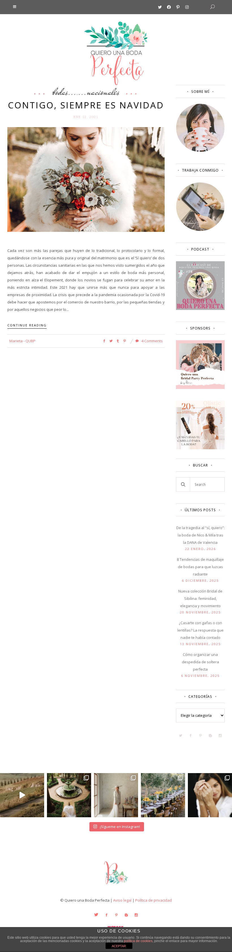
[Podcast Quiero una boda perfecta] (200, 308)
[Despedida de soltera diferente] (200, 387)
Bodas (60, 92)
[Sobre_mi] (200, 150)
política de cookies (138, 941)
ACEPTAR (119, 946)
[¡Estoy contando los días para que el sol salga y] (163, 795)
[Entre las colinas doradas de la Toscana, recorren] (22, 795)
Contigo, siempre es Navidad (86, 105)
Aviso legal (122, 900)
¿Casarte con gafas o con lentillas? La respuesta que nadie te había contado (200, 630)
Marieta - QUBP (22, 340)
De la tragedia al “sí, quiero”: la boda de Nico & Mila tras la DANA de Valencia (200, 535)
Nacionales (103, 92)
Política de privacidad (153, 900)
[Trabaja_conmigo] (200, 229)
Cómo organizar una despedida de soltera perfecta (200, 662)
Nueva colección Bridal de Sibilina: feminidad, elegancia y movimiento (200, 598)
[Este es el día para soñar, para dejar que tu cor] (69, 795)
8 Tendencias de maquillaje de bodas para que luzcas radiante (200, 567)
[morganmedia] (116, 885)
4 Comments (152, 340)
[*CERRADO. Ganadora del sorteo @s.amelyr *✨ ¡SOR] (210, 795)
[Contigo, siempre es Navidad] (86, 178)
